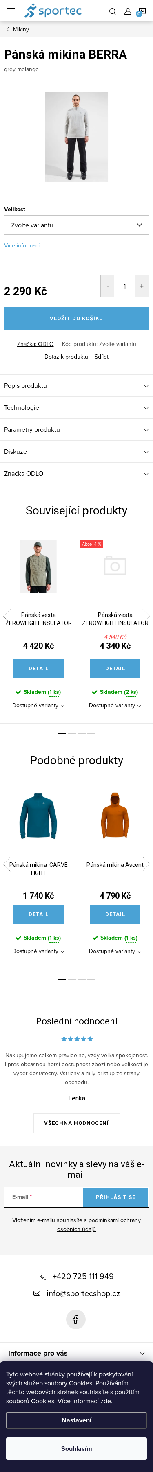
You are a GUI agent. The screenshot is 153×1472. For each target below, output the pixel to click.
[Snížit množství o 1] (107, 286)
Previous (7, 616)
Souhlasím (76, 1448)
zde (105, 1400)
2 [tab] (72, 733)
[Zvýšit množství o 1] (142, 286)
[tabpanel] (38, 627)
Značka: (35, 344)
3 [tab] (82, 733)
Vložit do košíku (76, 318)
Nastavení (76, 1420)
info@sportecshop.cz (83, 1293)
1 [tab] (62, 733)
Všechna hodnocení (76, 1123)
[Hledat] (112, 10)
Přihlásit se (115, 1197)
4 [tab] (91, 733)
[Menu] (10, 10)
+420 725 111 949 (83, 1276)
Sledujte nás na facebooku (76, 1319)
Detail (39, 668)
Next (146, 616)
